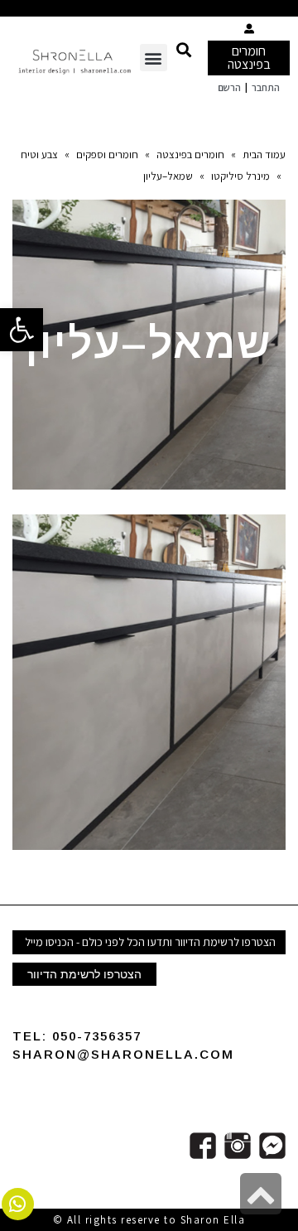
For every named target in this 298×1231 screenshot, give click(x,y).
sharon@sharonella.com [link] (123, 1054)
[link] (21, 329)
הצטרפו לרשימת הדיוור (84, 974)
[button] (183, 49)
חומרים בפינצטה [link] (249, 57)
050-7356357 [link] (97, 1036)
